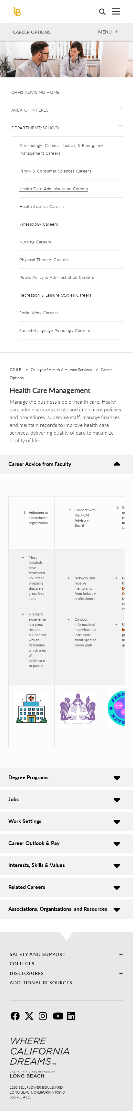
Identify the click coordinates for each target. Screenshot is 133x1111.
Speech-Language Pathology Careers (54, 330)
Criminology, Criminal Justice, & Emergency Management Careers (61, 149)
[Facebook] (16, 1018)
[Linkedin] (73, 1018)
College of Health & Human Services (61, 369)
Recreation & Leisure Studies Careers (55, 295)
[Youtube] (59, 1018)
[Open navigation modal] (113, 11)
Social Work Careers (38, 313)
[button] (121, 107)
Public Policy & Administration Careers (56, 277)
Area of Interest (31, 110)
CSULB (16, 369)
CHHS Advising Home (35, 92)
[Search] (99, 12)
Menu (105, 31)
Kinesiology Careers (38, 224)
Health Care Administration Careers (53, 189)
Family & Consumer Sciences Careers (55, 171)
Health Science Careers (42, 206)
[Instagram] (45, 1018)
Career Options (32, 32)
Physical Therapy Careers (44, 259)
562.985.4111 (20, 1097)
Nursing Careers (35, 242)
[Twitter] (31, 1018)
